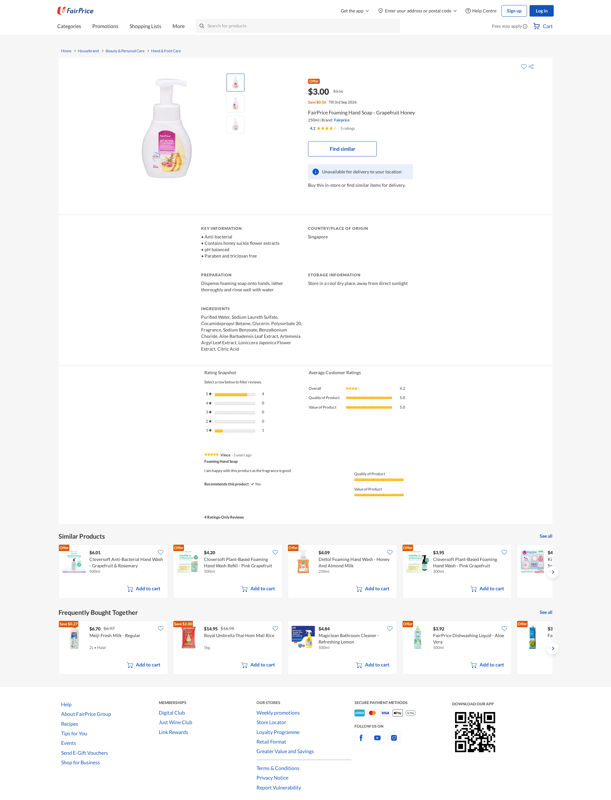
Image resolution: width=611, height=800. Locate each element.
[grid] (305, 572)
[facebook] (361, 741)
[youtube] (377, 741)
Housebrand (88, 51)
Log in (542, 10)
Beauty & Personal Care (125, 51)
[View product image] (235, 83)
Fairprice (341, 120)
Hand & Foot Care (166, 51)
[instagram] (394, 741)
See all (546, 536)
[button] (525, 27)
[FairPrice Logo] (75, 11)
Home (66, 51)
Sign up (514, 10)
